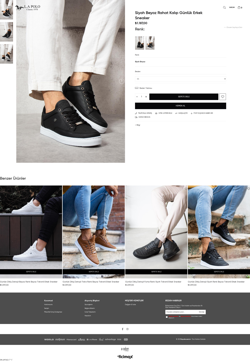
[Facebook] (122, 329)
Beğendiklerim (90, 308)
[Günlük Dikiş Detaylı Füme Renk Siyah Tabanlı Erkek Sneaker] (156, 232)
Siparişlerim (89, 304)
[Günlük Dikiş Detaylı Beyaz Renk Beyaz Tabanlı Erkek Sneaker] (31, 232)
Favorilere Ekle (61, 188)
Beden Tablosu (146, 88)
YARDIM (232, 7)
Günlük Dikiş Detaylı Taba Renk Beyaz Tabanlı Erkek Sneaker (91, 282)
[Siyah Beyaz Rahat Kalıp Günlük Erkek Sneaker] (150, 43)
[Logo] (125, 357)
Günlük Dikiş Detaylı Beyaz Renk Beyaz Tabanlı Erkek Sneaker (28, 282)
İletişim (46, 308)
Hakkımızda (48, 304)
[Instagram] (127, 329)
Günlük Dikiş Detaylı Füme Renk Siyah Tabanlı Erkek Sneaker (153, 282)
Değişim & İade (130, 304)
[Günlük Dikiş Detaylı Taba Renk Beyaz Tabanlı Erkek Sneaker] (94, 232)
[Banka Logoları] (86, 339)
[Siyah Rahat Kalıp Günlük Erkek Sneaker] (140, 43)
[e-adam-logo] (125, 349)
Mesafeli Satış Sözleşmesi (53, 312)
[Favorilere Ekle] (222, 97)
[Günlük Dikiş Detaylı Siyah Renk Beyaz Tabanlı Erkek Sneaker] (219, 232)
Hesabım (88, 316)
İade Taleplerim (90, 312)
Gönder (201, 312)
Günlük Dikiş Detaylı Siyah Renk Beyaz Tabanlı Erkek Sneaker (216, 282)
